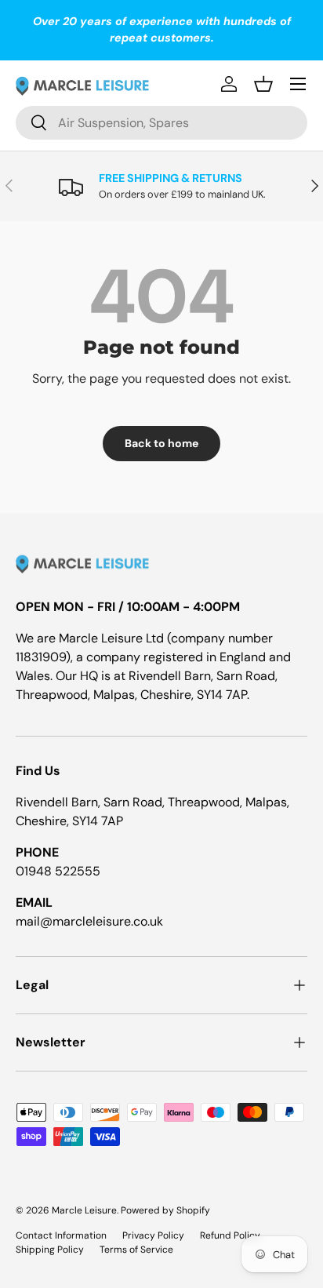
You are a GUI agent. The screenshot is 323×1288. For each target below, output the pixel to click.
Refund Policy (230, 1235)
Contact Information (61, 1235)
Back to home (161, 443)
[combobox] (161, 123)
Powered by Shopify (165, 1210)
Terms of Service (136, 1249)
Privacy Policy (153, 1235)
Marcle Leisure (84, 1210)
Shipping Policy (50, 1249)
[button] (263, 84)
